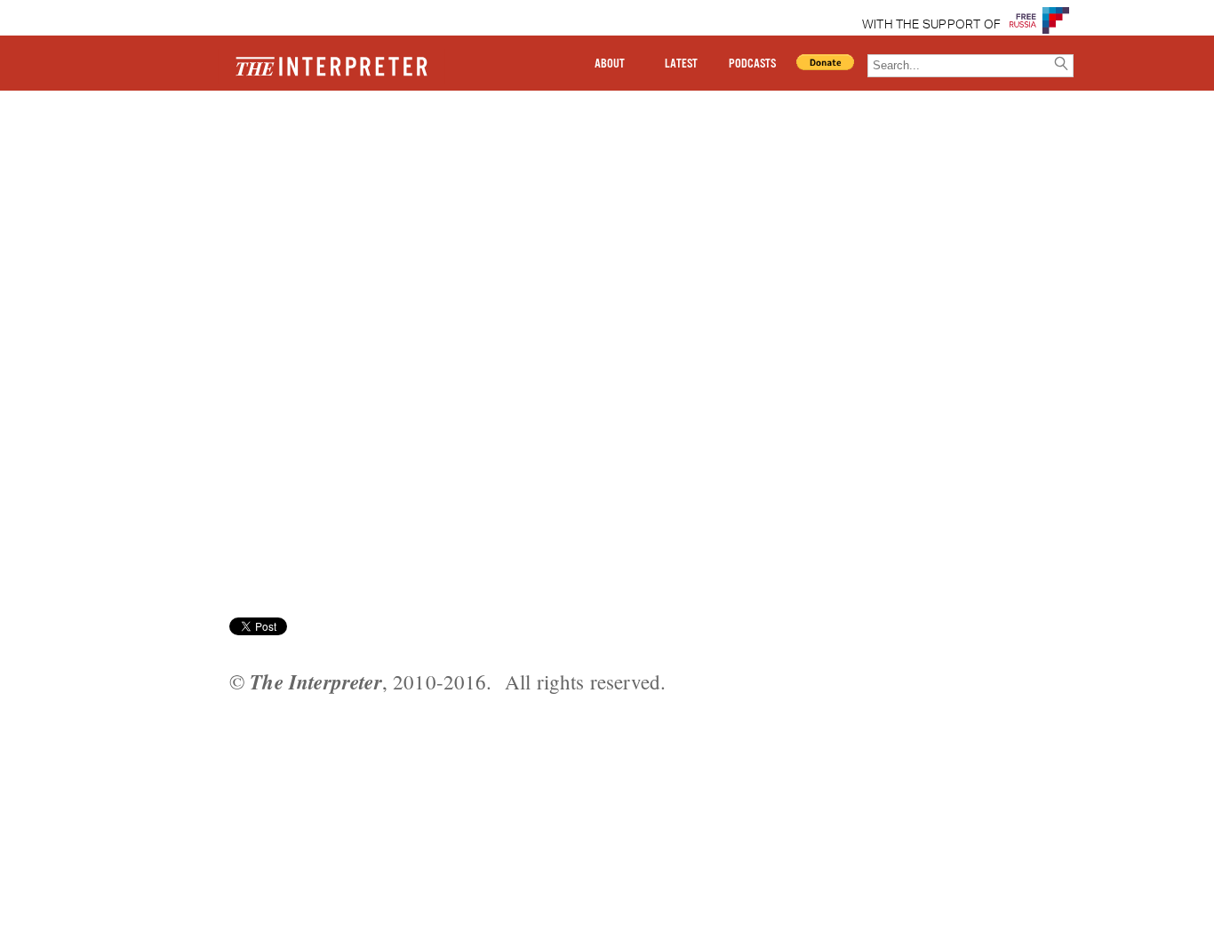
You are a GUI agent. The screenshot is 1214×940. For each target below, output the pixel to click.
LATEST (681, 64)
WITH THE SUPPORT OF (932, 25)
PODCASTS (752, 64)
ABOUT (610, 64)
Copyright (199, 154)
